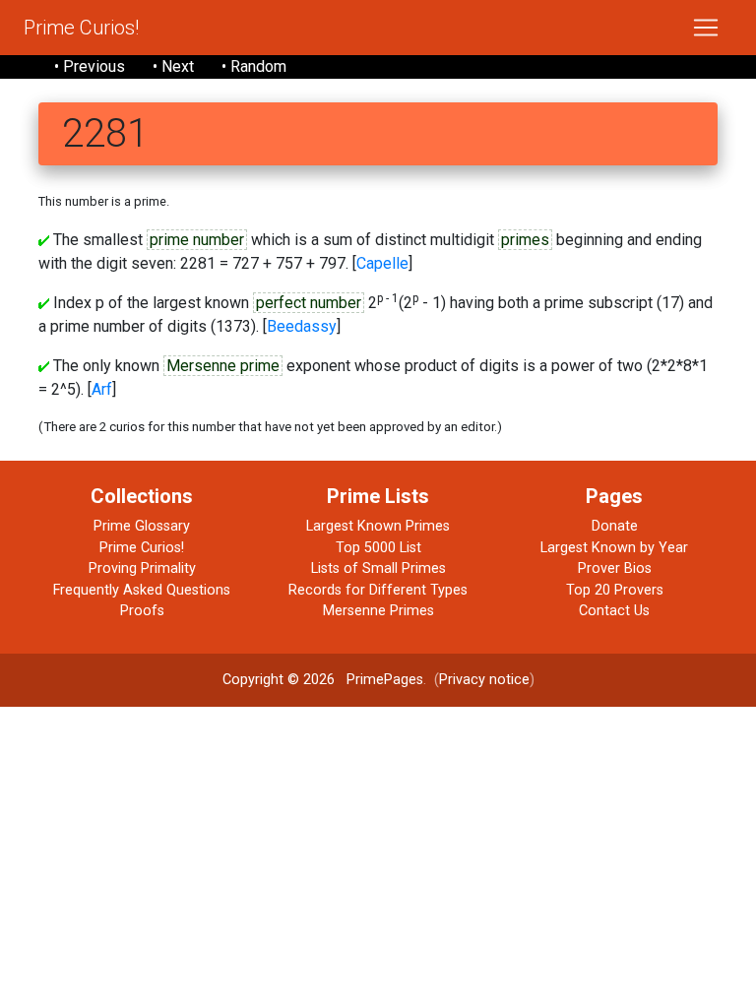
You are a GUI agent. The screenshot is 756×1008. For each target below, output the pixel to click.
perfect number (308, 302)
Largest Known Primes (378, 526)
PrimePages (384, 679)
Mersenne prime (223, 365)
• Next (173, 66)
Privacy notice (484, 679)
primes (525, 239)
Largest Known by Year (614, 547)
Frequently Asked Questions (141, 590)
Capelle (382, 263)
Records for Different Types (378, 590)
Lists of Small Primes (378, 568)
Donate (615, 526)
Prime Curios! (81, 27)
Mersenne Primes (378, 610)
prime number (197, 239)
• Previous (89, 66)
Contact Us (614, 610)
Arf (102, 389)
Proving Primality (142, 568)
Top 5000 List (378, 547)
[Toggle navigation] (705, 27)
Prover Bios (615, 568)
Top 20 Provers (614, 590)
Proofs (142, 610)
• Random (253, 66)
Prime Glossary (142, 526)
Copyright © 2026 (278, 679)
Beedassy (302, 326)
